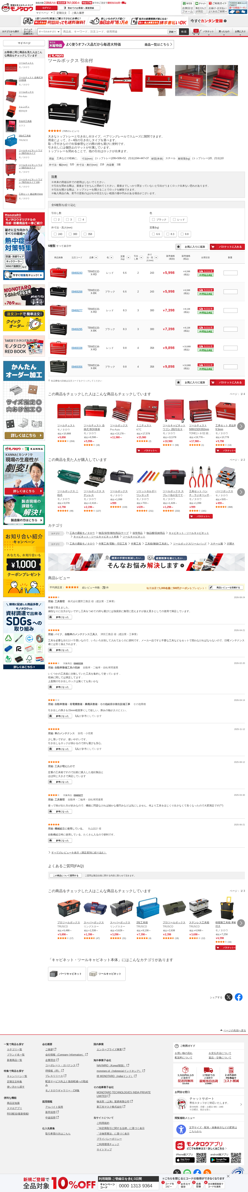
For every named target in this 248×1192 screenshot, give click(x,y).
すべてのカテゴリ (47, 31)
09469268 (76, 291)
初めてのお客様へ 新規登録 (81, 8)
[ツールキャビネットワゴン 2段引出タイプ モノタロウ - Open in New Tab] (174, 412)
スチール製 (216, 543)
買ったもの (224, 31)
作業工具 (136, 543)
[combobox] (114, 32)
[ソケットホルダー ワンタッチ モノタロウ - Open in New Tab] (148, 477)
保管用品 (138, 533)
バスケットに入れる (230, 246)
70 (103, 587)
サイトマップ (104, 1149)
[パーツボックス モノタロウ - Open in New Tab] (227, 477)
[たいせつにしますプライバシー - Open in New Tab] (237, 1173)
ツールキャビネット (134, 536)
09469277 (76, 310)
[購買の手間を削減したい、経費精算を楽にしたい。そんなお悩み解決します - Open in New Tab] (146, 562)
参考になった (62, 617)
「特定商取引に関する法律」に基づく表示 (121, 1128)
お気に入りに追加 (195, 246)
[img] (18, 8)
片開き (230, 543)
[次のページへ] (241, 426)
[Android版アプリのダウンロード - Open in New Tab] (226, 1158)
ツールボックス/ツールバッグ (190, 543)
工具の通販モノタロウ (82, 533)
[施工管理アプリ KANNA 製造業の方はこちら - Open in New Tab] (24, 524)
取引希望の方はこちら (58, 1133)
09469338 (76, 347)
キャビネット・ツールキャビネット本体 (96, 536)
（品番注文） (28, 31)
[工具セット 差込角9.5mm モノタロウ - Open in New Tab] (227, 412)
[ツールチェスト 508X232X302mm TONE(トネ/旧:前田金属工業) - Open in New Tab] (200, 412)
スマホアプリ (14, 1108)
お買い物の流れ (183, 1053)
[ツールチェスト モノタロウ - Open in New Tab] (69, 412)
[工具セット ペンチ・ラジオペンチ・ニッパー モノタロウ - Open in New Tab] (200, 477)
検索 (184, 31)
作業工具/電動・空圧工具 (113, 543)
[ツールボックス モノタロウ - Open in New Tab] (121, 477)
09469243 (76, 272)
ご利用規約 (103, 1123)
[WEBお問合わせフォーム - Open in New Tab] (187, 7)
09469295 (76, 329)
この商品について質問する (65, 875)
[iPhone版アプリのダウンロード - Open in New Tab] (191, 1158)
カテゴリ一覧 (14, 1049)
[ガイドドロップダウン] (218, 10)
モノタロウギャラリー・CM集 (62, 1090)
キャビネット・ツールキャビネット (189, 533)
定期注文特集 (14, 1081)
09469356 (76, 366)
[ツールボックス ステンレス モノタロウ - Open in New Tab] (95, 477)
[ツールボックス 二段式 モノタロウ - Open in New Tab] (69, 477)
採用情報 (47, 1101)
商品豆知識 (13, 1103)
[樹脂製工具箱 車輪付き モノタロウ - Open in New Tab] (227, 909)
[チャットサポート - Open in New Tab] (201, 7)
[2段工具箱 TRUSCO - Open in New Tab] (148, 909)
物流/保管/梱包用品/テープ (114, 533)
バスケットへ (150, 450)
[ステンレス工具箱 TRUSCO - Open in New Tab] (200, 909)
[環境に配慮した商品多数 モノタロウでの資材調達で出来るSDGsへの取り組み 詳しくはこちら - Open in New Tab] (24, 668)
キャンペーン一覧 (17, 1076)
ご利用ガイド (187, 1045)
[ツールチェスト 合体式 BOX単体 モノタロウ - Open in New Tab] (95, 412)
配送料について (183, 1057)
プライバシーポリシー (109, 1138)
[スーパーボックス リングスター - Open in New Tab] (95, 909)
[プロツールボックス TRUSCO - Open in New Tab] (69, 909)
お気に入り (240, 31)
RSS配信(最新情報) (18, 1113)
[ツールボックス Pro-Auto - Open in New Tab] (121, 412)
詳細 (171, 32)
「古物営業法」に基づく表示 (113, 1133)
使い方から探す (16, 1086)
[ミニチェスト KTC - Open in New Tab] (148, 412)
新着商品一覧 (14, 1060)
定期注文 (62, 12)
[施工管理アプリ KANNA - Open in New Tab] (24, 494)
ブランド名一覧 (16, 1054)
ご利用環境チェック (108, 1144)
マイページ (42, 12)
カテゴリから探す (10, 31)
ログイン (46, 8)
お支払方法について (220, 1053)
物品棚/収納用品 (155, 533)
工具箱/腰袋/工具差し (157, 543)
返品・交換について (220, 1057)
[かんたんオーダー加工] (24, 439)
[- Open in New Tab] (186, 1075)
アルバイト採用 (54, 1106)
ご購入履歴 (77, 12)
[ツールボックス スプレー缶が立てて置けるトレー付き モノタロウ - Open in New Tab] (174, 477)
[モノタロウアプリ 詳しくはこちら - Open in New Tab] (208, 1145)
